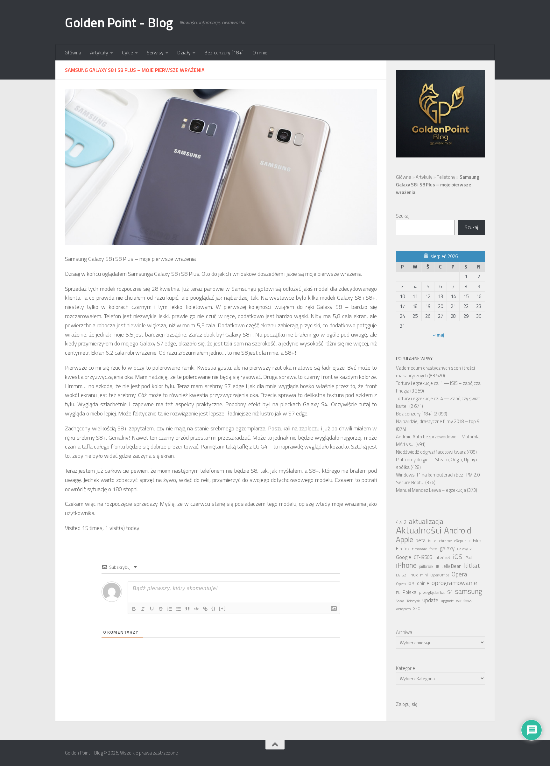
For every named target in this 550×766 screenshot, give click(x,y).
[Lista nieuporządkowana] (178, 609)
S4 (450, 592)
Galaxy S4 (465, 549)
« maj (438, 334)
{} (213, 608)
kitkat (472, 565)
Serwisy (155, 52)
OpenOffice (439, 575)
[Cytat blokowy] (187, 609)
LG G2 (401, 575)
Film (477, 540)
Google (403, 557)
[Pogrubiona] (134, 609)
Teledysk (413, 601)
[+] (222, 608)
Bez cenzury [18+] (223, 52)
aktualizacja (426, 521)
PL (398, 592)
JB (438, 566)
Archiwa (404, 632)
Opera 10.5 (405, 584)
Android (457, 530)
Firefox (403, 548)
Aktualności (418, 530)
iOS (457, 557)
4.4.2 (401, 522)
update (430, 600)
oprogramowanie (454, 583)
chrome (445, 541)
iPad (468, 558)
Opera (459, 574)
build (432, 541)
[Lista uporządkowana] (169, 609)
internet (442, 557)
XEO (416, 608)
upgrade (447, 601)
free (433, 548)
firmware (419, 549)
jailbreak (426, 566)
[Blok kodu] (196, 609)
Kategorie (405, 668)
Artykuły (99, 52)
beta (421, 540)
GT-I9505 (423, 557)
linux (413, 574)
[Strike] (160, 609)
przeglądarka (432, 592)
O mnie (259, 52)
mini (424, 575)
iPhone (406, 565)
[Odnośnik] (205, 609)
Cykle (127, 52)
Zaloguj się (407, 704)
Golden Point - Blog (119, 22)
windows (464, 601)
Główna (73, 52)
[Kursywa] (142, 609)
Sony (400, 601)
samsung (468, 591)
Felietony (446, 177)
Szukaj (402, 215)
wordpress (403, 608)
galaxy (447, 548)
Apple (404, 539)
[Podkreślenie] (151, 609)
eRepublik (462, 541)
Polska (409, 592)
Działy (184, 52)
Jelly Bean (452, 566)
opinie (423, 583)
